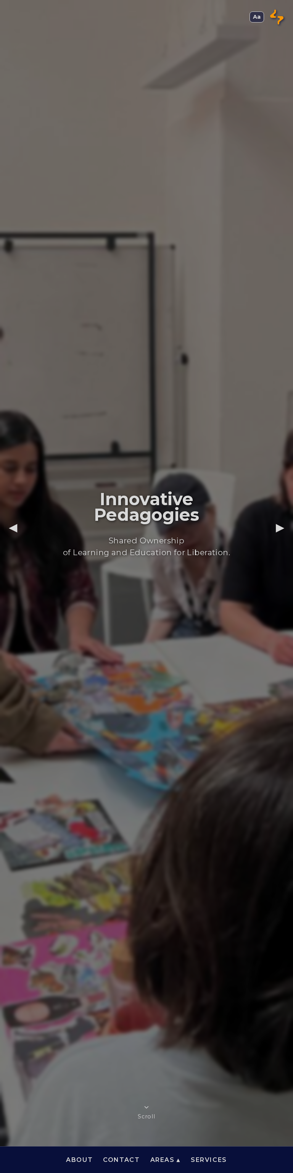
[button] (257, 17)
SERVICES (209, 1159)
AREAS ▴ (165, 1159)
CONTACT (121, 1159)
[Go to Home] (276, 17)
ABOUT (79, 1159)
